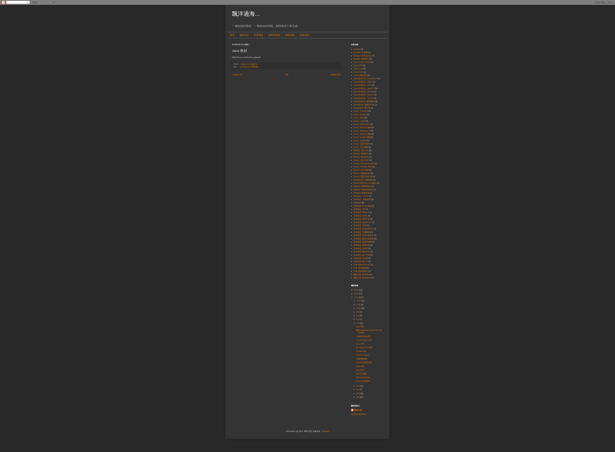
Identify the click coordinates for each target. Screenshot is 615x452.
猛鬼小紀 (358, 410)
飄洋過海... (246, 13)
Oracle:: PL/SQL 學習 (362, 167)
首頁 (232, 35)
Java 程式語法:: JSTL (362, 85)
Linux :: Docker (359, 114)
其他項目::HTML (360, 216)
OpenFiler (360, 370)
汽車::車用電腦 (359, 268)
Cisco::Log (358, 69)
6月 (358, 323)
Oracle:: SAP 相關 (361, 170)
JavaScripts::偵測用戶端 (363, 105)
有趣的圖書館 (361, 359)
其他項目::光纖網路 (361, 232)
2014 (356, 297)
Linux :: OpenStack (361, 124)
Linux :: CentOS (360, 111)
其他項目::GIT (359, 209)
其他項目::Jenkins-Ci (362, 222)
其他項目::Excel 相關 (362, 206)
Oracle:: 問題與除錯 (361, 173)
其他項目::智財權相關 (362, 242)
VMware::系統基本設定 (363, 190)
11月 (358, 304)
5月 (358, 386)
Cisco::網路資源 (360, 75)
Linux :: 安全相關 (360, 147)
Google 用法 (361, 351)
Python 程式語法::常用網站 (364, 183)
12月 (358, 301)
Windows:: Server (361, 196)
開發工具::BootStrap (362, 278)
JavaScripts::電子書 (361, 108)
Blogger (325, 431)
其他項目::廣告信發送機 (363, 239)
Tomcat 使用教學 (363, 381)
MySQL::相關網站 (361, 153)
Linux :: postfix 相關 (361, 137)
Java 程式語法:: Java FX (363, 88)
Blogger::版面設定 (361, 59)
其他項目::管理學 (360, 248)
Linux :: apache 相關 (362, 134)
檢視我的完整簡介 (358, 414)
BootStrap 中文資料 (364, 347)
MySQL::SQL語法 (361, 150)
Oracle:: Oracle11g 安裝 (363, 163)
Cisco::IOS (358, 65)
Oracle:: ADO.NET (361, 160)
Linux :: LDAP (359, 121)
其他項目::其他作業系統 (363, 235)
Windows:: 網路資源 (362, 199)
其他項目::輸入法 (360, 261)
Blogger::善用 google (362, 56)
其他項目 (304, 35)
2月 (358, 397)
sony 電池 (360, 326)
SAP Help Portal (363, 377)
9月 (358, 312)
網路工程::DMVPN (361, 274)
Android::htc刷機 (360, 52)
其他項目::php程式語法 (363, 229)
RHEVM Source (363, 355)
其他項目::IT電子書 (361, 219)
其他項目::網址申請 (361, 252)
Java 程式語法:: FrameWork (365, 78)
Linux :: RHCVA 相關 (362, 127)
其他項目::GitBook (361, 212)
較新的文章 (237, 75)
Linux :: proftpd (359, 141)
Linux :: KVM (358, 118)
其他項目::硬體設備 (361, 245)
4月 (358, 390)
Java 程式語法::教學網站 (248, 67)
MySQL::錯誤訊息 (361, 157)
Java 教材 (360, 366)
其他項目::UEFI (359, 225)
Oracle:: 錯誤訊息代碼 (362, 176)
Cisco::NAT (358, 72)
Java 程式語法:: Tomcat (363, 98)
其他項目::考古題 (360, 258)
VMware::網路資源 (361, 193)
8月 (358, 316)
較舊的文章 (336, 75)
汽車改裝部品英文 (363, 336)
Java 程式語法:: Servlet (363, 91)
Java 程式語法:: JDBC (362, 82)
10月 (358, 308)
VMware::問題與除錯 (362, 186)
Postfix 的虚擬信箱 (364, 362)
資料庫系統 (274, 35)
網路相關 (290, 35)
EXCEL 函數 (361, 374)
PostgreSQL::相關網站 (363, 180)
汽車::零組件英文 (360, 271)
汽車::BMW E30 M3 (361, 265)
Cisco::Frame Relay (362, 62)
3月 (358, 393)
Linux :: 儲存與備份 (361, 144)
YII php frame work (364, 340)
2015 (356, 294)
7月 (358, 319)
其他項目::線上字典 (361, 255)
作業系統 (258, 35)
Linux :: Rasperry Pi (361, 131)
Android (356, 49)
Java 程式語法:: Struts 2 (363, 95)
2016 (356, 290)
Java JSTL (360, 344)
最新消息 (244, 35)
